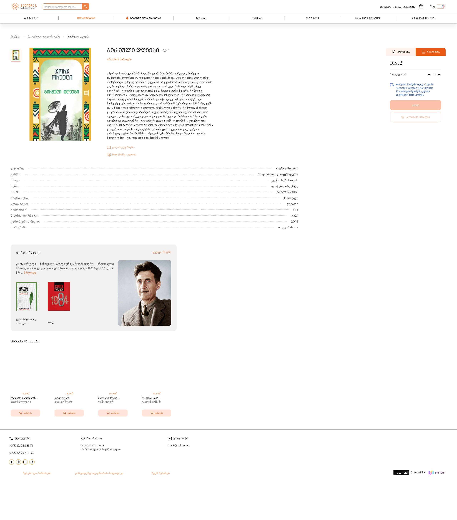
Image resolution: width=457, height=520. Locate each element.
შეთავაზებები (86, 18)
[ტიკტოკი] (32, 462)
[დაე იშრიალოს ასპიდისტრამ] (27, 296)
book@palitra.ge (178, 445)
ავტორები (312, 18)
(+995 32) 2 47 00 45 (21, 453)
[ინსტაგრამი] (18, 462)
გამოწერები (30, 18)
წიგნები (201, 18)
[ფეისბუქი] (11, 462)
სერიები (257, 18)
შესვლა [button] (385, 7)
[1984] (59, 296)
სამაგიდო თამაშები (368, 18)
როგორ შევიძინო (423, 18)
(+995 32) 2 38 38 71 (21, 446)
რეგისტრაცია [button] (405, 7)
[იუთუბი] (25, 462)
